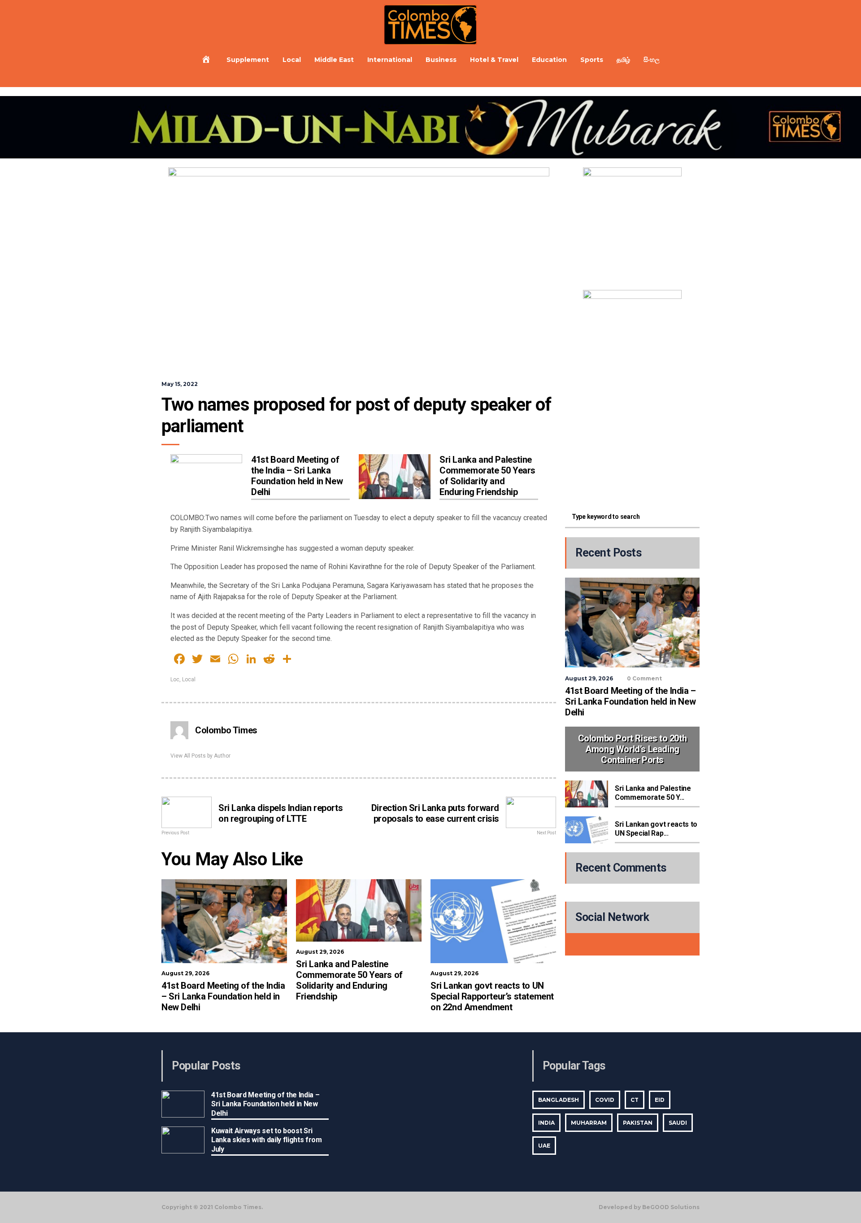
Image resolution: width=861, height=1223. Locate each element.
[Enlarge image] (669, 179)
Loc (174, 679)
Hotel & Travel (494, 60)
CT (635, 1099)
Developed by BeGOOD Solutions (649, 1207)
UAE (544, 1145)
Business (441, 60)
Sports (591, 60)
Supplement (247, 60)
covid (604, 1099)
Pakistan (637, 1122)
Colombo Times (226, 730)
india (546, 1122)
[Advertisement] (632, 440)
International (389, 60)
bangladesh (558, 1099)
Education (549, 60)
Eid (660, 1099)
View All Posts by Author (200, 756)
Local (292, 60)
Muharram (589, 1122)
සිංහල (652, 60)
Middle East (334, 60)
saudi (678, 1122)
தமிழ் (623, 60)
